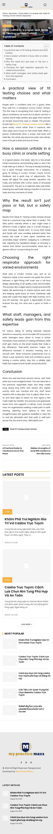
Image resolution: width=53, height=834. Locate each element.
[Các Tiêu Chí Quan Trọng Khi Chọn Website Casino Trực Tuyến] (10, 693)
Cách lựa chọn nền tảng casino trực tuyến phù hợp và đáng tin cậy (34, 676)
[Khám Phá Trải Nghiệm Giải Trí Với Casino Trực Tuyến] (26, 497)
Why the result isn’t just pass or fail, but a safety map (27, 63)
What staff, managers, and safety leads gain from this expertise (27, 74)
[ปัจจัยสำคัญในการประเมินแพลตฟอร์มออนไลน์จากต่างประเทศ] (10, 710)
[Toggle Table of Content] (45, 46)
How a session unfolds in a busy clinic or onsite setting (27, 57)
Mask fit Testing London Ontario (23, 429)
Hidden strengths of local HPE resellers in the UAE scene (40, 451)
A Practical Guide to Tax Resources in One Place (13, 451)
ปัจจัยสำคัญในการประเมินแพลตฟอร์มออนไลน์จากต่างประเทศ (31, 709)
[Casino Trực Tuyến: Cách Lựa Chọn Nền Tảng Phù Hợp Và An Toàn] (26, 566)
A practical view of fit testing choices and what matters (26, 51)
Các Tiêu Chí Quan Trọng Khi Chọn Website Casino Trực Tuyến (33, 692)
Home (5, 13)
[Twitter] (31, 762)
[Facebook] (21, 762)
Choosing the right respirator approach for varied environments (27, 69)
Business (13, 13)
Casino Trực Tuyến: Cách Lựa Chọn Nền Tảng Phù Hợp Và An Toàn (26, 591)
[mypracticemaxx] (26, 4)
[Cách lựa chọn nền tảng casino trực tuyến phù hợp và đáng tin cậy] (10, 677)
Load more (25, 624)
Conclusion (11, 79)
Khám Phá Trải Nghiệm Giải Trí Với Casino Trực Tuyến (25, 521)
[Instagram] (26, 762)
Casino (7, 512)
